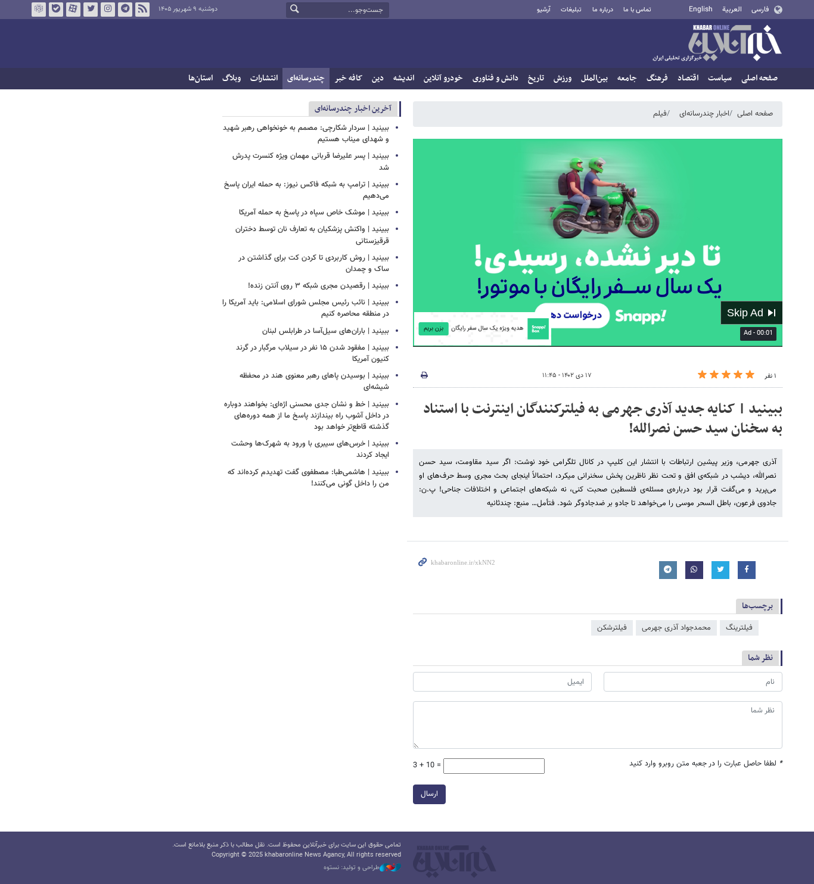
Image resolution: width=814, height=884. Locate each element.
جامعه (627, 78)
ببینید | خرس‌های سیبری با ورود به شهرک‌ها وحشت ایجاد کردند (310, 449)
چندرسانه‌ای (306, 78)
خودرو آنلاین (443, 78)
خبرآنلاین (716, 44)
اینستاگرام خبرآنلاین (108, 9)
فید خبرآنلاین (142, 9)
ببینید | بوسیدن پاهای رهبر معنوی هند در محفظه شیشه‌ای (314, 381)
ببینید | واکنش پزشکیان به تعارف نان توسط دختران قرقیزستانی (312, 235)
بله (56, 9)
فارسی (760, 9)
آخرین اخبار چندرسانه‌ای (353, 109)
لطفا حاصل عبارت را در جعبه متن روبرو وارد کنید (705, 764)
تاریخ (536, 78)
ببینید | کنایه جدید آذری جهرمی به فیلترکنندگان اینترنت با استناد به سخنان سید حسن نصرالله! (602, 419)
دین (378, 78)
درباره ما (602, 10)
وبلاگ (231, 78)
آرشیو (544, 10)
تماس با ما (637, 10)
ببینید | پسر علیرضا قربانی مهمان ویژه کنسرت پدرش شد (310, 161)
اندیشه (403, 78)
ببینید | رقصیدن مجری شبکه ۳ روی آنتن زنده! (318, 286)
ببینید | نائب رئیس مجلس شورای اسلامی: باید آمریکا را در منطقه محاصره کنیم (305, 308)
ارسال (429, 794)
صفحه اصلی (759, 78)
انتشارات (264, 78)
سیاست (720, 78)
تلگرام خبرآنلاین (125, 9)
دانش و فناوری (495, 78)
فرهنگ (657, 78)
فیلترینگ (739, 628)
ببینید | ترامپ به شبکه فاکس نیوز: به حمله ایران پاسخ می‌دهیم (306, 190)
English (701, 9)
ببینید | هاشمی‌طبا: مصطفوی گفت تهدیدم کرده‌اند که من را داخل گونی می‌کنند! (308, 478)
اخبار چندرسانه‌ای (704, 114)
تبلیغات (571, 10)
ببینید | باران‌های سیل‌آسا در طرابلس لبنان (325, 331)
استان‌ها (200, 78)
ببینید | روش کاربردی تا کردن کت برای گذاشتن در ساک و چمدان (313, 263)
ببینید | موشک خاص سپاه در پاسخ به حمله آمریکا (314, 213)
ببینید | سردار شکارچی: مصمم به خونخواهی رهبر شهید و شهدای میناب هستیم (306, 133)
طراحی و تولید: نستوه (352, 868)
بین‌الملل (594, 78)
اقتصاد (688, 78)
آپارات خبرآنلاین (73, 9)
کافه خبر (348, 78)
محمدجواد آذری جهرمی (676, 628)
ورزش (562, 78)
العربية (732, 9)
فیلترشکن (612, 628)
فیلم (660, 114)
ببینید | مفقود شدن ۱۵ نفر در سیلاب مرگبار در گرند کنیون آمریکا (312, 353)
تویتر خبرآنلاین (90, 9)
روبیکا (39, 9)
